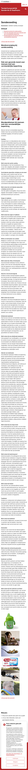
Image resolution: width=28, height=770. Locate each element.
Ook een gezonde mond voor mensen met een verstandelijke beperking (15, 33)
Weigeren (15, 762)
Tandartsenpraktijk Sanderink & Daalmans (10, 9)
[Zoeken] (25, 9)
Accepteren (15, 765)
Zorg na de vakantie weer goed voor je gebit (13, 715)
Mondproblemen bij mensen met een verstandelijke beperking (13, 36)
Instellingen (15, 758)
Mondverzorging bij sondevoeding (12, 31)
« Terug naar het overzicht (8, 41)
